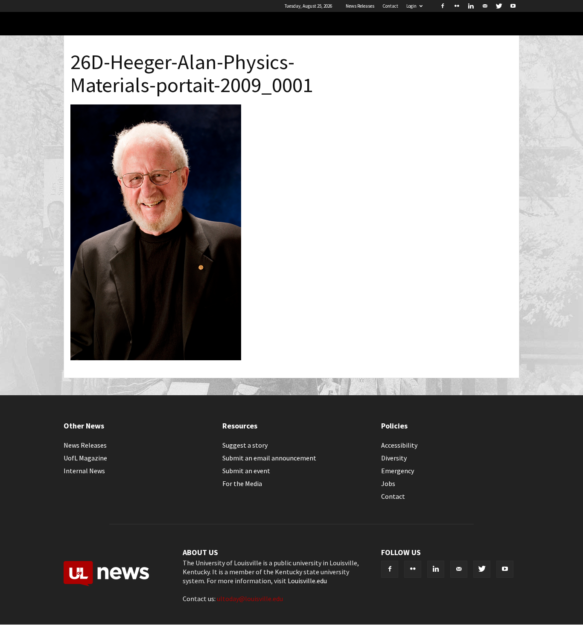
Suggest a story (245, 445)
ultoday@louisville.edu (250, 598)
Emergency (397, 470)
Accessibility (399, 445)
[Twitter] (499, 6)
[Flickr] (456, 6)
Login (411, 6)
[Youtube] (513, 6)
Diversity (394, 458)
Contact (390, 6)
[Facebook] (442, 6)
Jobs (388, 483)
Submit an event (246, 470)
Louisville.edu (307, 580)
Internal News (84, 470)
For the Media (242, 483)
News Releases (360, 6)
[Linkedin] (470, 6)
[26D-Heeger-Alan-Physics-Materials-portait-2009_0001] (155, 357)
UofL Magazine (85, 458)
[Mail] (484, 6)
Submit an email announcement (269, 458)
